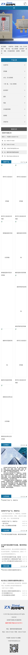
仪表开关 (11, 46)
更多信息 (23, 445)
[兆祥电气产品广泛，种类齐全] (9, 500)
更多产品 (23, 162)
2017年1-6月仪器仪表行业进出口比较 (12, 561)
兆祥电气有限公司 (9, 4)
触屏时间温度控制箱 (6, 380)
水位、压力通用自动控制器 (9, 525)
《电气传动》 (5, 523)
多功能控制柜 (11, 51)
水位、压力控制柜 (8, 77)
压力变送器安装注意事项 (8, 595)
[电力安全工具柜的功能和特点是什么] (11, 570)
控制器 (16, 46)
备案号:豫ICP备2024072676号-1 (14, 623)
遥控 (4, 96)
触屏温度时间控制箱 (20, 272)
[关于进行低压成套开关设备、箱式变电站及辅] (13, 534)
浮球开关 (5, 122)
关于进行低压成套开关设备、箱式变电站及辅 (14, 546)
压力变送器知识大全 (7, 593)
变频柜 (18, 51)
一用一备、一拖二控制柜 (11, 49)
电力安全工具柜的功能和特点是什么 (12, 580)
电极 (5, 51)
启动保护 (21, 49)
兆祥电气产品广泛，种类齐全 (10, 511)
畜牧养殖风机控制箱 (20, 326)
